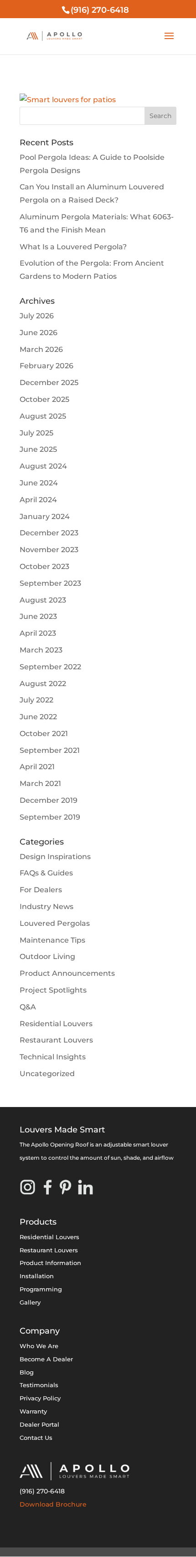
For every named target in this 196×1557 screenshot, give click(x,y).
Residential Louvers (56, 1023)
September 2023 (50, 583)
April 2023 (38, 633)
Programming (41, 1289)
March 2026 (41, 349)
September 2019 (50, 817)
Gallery (30, 1302)
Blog (27, 1372)
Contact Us (36, 1437)
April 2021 (37, 766)
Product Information (50, 1262)
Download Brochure (53, 1504)
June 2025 (38, 449)
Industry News (46, 906)
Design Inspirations (55, 856)
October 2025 (44, 399)
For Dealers (41, 889)
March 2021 (40, 783)
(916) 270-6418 (42, 1491)
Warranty (33, 1411)
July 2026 (37, 315)
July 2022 (36, 700)
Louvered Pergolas (55, 923)
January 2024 (45, 516)
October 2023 (44, 566)
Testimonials (39, 1385)
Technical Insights (53, 1057)
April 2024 (38, 499)
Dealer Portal (39, 1424)
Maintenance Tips (52, 940)
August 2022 (43, 683)
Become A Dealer (46, 1359)
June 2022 (38, 716)
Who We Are (39, 1345)
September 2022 (50, 666)
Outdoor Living (47, 956)
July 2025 (36, 433)
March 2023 (41, 650)
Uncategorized (47, 1073)
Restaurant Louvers (56, 1040)
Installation (37, 1276)
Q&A (28, 1007)
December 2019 (48, 800)
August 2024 (43, 466)
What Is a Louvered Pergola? (73, 246)
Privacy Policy (40, 1398)
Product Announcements (67, 973)
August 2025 (43, 416)
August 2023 (43, 600)
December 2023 (49, 533)
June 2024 (39, 483)
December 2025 (49, 382)
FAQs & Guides (46, 873)
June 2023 (38, 616)
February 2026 (46, 365)
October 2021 (44, 733)
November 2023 (49, 549)
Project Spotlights (53, 990)
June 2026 (38, 332)
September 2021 (50, 750)
